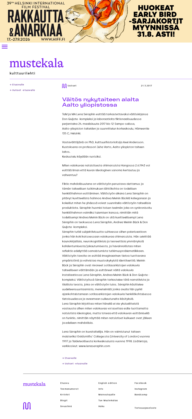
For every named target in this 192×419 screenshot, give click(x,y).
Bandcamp (141, 394)
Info (100, 389)
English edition (107, 383)
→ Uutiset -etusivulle (22, 90)
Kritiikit (65, 395)
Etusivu (64, 383)
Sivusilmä (66, 406)
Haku (101, 406)
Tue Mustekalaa (108, 400)
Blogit (64, 400)
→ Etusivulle (17, 85)
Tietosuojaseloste (146, 408)
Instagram (141, 389)
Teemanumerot (69, 389)
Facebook (141, 383)
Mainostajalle (106, 394)
